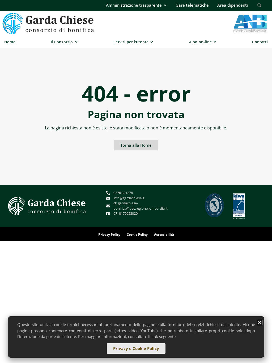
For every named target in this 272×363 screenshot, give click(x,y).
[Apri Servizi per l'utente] (152, 42)
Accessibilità (164, 234)
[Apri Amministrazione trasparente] (165, 5)
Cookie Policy (137, 234)
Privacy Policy (109, 234)
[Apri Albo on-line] (215, 42)
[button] (260, 322)
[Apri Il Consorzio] (76, 42)
